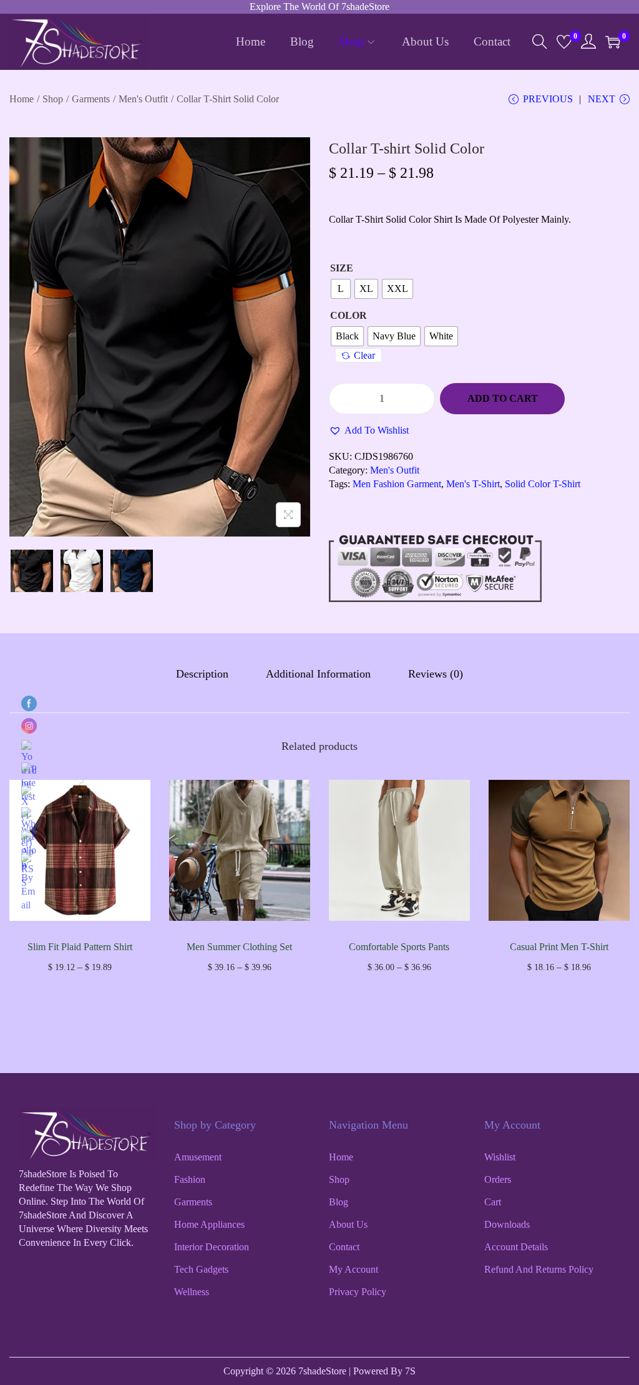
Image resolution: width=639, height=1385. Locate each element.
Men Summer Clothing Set (239, 946)
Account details (516, 1247)
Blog (338, 1202)
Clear (364, 355)
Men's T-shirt (473, 484)
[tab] (202, 674)
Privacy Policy (357, 1291)
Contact (344, 1247)
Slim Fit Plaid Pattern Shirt (79, 946)
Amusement (198, 1157)
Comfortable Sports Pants (399, 946)
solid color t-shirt (542, 484)
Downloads (507, 1224)
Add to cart (502, 398)
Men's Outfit (143, 99)
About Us (348, 1224)
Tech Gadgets (201, 1269)
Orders (497, 1179)
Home (21, 99)
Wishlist (499, 1157)
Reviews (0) (435, 674)
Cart (492, 1202)
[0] (564, 41)
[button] (369, 430)
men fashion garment (397, 484)
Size (341, 268)
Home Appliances (209, 1224)
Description (202, 674)
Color (348, 315)
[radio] (340, 288)
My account (353, 1269)
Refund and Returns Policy (538, 1269)
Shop (52, 99)
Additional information (318, 674)
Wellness (191, 1291)
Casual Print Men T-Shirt (559, 946)
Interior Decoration (211, 1247)
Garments (91, 99)
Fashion (189, 1179)
